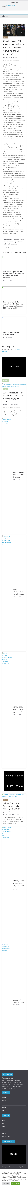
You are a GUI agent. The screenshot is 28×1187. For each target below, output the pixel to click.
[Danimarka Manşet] (3, 16)
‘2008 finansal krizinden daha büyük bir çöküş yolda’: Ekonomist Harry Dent (18, 592)
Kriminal (4, 1104)
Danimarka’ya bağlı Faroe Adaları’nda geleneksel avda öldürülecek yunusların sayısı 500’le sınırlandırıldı (13, 305)
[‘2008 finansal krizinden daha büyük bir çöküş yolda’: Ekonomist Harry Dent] (7, 593)
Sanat (3, 1123)
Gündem (5, 37)
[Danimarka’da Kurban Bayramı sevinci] (14, 318)
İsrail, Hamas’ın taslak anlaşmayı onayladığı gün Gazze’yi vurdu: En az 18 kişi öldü (19, 475)
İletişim (4, 1133)
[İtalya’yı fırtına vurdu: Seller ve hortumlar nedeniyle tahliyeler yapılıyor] (14, 795)
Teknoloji (4, 1130)
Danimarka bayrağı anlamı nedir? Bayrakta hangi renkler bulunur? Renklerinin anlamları (13, 275)
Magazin (4, 1107)
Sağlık (3, 1120)
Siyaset (3, 1126)
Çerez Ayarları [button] (6, 1183)
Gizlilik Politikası (6, 1136)
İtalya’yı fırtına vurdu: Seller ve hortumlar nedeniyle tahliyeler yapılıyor (12, 807)
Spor (3, 1110)
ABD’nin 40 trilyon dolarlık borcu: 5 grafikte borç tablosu (18, 1000)
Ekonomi (5, 389)
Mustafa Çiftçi (15, 404)
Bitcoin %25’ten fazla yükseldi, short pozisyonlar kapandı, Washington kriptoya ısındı (18, 884)
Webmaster (15, 57)
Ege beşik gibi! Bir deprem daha (15, 248)
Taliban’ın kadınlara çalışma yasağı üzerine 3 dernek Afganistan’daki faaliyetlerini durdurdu (14, 242)
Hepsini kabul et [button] (15, 1183)
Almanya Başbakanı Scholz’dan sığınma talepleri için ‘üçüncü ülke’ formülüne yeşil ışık (18, 709)
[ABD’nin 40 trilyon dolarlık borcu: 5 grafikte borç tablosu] (7, 1002)
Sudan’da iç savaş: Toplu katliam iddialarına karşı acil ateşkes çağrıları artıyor (13, 396)
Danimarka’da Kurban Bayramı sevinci (11, 333)
